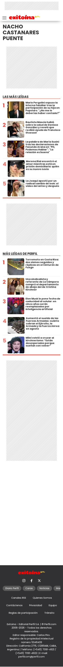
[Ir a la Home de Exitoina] (24, 18)
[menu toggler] (4, 17)
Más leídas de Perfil (20, 254)
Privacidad (35, 605)
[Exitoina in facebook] (31, 580)
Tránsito (49, 613)
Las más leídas (16, 97)
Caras (29, 588)
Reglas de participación (23, 613)
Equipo (53, 605)
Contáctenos (14, 605)
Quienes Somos (42, 597)
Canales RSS (18, 597)
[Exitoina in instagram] (23, 580)
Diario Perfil (12, 588)
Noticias (44, 588)
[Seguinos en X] (39, 580)
